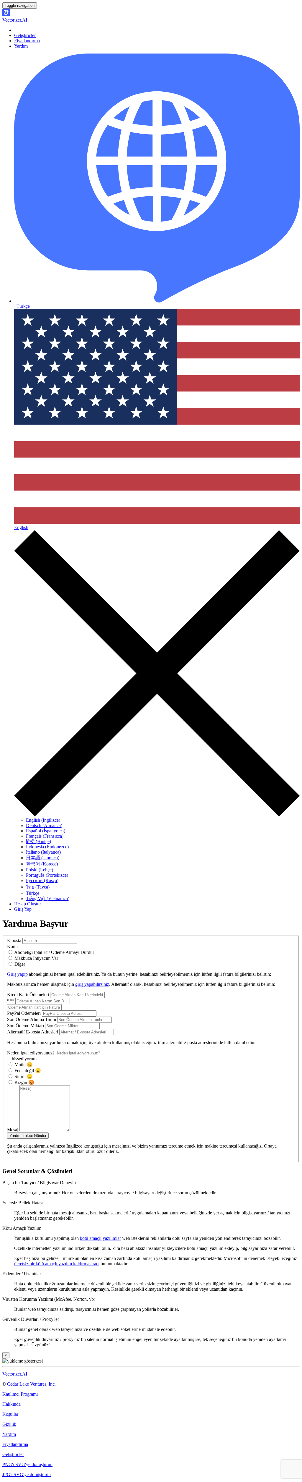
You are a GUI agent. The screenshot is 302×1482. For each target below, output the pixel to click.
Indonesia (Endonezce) (47, 846)
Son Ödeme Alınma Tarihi (32, 1019)
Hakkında (11, 1404)
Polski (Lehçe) (39, 869)
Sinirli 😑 (23, 1076)
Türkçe (32, 893)
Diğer (19, 964)
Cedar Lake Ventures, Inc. (31, 1383)
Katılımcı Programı (20, 1394)
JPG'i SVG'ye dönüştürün (26, 1474)
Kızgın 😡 (23, 1082)
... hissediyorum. (22, 1058)
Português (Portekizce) (47, 875)
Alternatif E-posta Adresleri (33, 1031)
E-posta (14, 940)
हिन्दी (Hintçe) (38, 841)
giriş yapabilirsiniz (92, 984)
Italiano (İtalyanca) (43, 852)
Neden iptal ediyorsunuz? (31, 1052)
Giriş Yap (23, 909)
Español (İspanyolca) (45, 830)
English (21, 527)
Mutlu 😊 (23, 1064)
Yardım (21, 45)
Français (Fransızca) (44, 836)
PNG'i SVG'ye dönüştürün (27, 1464)
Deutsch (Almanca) (44, 825)
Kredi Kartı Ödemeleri (28, 994)
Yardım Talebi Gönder (27, 1135)
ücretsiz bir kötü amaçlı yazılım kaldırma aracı (56, 1263)
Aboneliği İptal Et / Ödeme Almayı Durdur (53, 952)
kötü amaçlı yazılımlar (100, 1238)
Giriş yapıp (17, 974)
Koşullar (10, 1414)
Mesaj (13, 1129)
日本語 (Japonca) (42, 857)
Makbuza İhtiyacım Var (35, 958)
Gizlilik (9, 1424)
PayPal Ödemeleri (24, 1013)
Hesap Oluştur (27, 903)
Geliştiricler (25, 35)
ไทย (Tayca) (38, 886)
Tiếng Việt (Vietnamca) (47, 898)
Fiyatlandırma (27, 40)
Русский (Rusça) (42, 880)
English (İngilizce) (43, 820)
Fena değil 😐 (27, 1070)
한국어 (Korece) (42, 863)
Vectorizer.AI (14, 1373)
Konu (12, 946)
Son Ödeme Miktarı (26, 1025)
